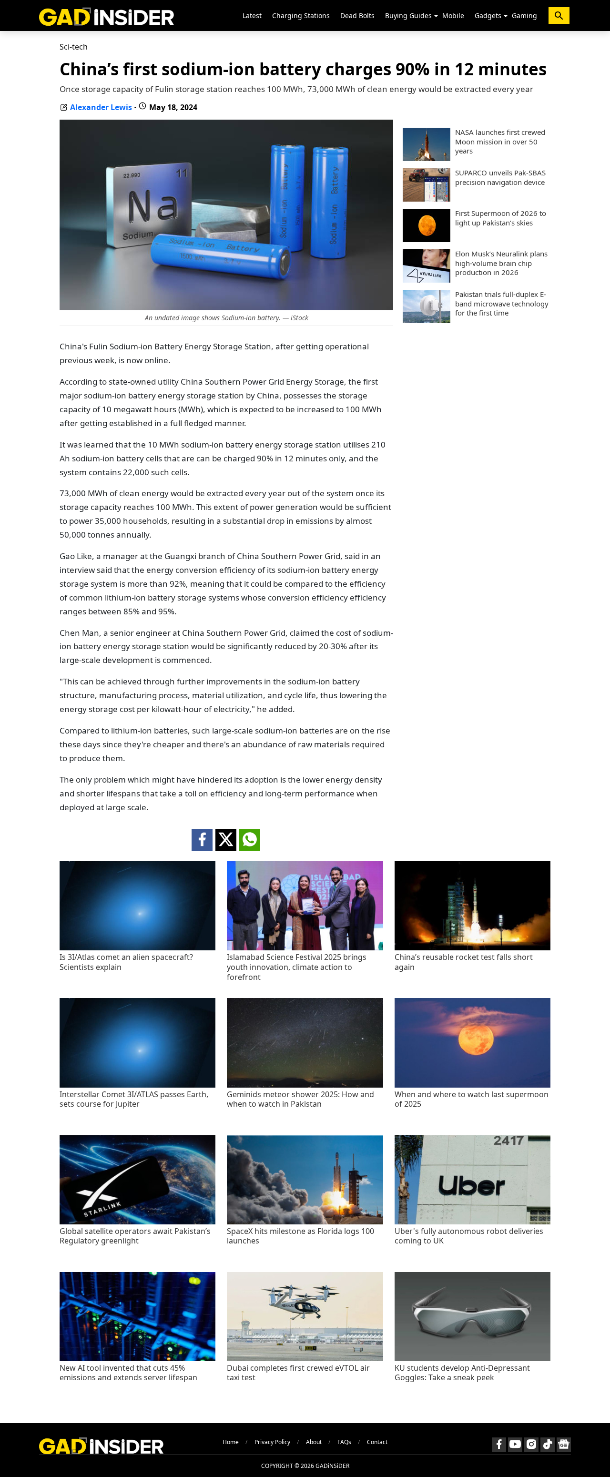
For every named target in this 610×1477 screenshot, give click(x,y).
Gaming (524, 15)
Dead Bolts (357, 15)
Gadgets (488, 15)
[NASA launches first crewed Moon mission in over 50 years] (426, 158)
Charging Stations (301, 15)
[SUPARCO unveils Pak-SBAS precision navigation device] (426, 199)
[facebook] (202, 840)
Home (231, 1442)
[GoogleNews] (564, 1444)
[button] (436, 16)
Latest (252, 15)
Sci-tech (74, 46)
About (314, 1442)
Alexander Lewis (101, 107)
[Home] (106, 15)
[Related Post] (137, 947)
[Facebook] (499, 1444)
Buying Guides (408, 15)
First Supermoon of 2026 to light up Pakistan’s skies (500, 218)
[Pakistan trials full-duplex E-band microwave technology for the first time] (426, 320)
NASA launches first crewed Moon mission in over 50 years (500, 141)
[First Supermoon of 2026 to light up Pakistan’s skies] (426, 239)
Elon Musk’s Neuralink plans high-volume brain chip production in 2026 (501, 263)
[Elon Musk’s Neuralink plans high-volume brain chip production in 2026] (426, 280)
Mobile (453, 15)
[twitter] (225, 840)
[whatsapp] (249, 840)
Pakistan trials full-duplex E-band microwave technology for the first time (502, 303)
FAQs (344, 1442)
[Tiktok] (547, 1444)
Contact (377, 1442)
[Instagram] (531, 1444)
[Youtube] (515, 1444)
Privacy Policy (272, 1442)
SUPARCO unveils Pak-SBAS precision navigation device (500, 177)
